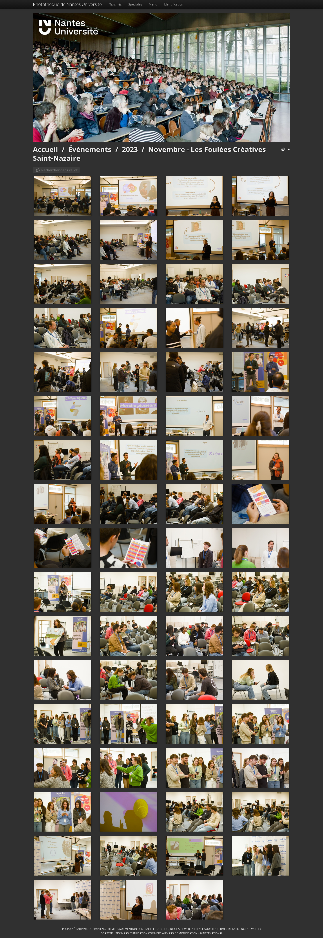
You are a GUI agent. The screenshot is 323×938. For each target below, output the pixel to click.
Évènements (89, 149)
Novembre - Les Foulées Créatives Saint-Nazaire (149, 153)
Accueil (45, 149)
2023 (130, 149)
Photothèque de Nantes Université (67, 4)
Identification (173, 4)
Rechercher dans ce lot (59, 170)
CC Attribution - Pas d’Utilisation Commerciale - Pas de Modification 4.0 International (162, 933)
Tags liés (115, 4)
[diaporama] (288, 150)
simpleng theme (104, 929)
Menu (153, 4)
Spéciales (135, 4)
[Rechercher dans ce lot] (282, 150)
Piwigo (86, 929)
